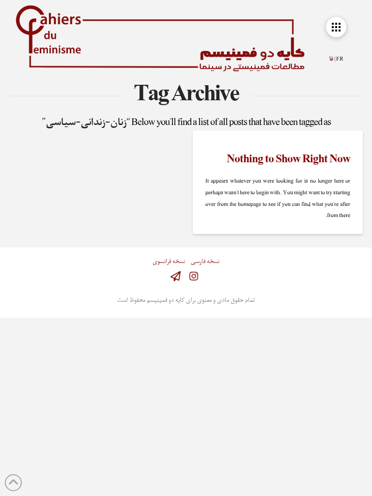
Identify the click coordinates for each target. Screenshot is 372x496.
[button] (336, 27)
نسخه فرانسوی (169, 261)
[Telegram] (175, 276)
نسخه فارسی (205, 261)
